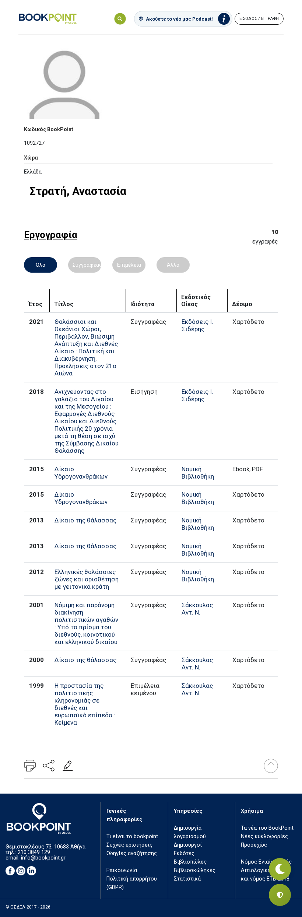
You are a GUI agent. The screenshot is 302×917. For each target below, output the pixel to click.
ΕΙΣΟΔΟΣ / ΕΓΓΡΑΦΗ (259, 18)
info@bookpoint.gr (43, 858)
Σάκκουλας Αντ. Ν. (197, 608)
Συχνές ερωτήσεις (129, 845)
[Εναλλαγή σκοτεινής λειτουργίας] (280, 869)
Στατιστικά (187, 879)
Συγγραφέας (87, 265)
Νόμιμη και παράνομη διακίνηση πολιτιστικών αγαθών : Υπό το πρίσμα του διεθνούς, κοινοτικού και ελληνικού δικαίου (86, 623)
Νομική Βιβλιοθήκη (198, 472)
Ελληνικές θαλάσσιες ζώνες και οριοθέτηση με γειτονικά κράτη (87, 579)
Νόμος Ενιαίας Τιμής (266, 862)
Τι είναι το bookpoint (132, 836)
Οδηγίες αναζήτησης (131, 853)
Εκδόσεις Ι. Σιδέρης (197, 325)
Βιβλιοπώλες (190, 862)
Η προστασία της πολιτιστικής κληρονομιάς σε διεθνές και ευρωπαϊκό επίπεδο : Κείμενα (85, 704)
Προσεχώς (254, 845)
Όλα (40, 265)
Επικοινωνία (121, 870)
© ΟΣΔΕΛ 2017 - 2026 (28, 907)
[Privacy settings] (280, 895)
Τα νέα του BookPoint (267, 828)
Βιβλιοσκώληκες (194, 870)
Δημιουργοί (188, 845)
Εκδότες (184, 853)
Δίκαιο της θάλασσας (85, 520)
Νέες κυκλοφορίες (264, 836)
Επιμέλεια (129, 265)
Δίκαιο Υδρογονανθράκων (81, 472)
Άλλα (173, 265)
